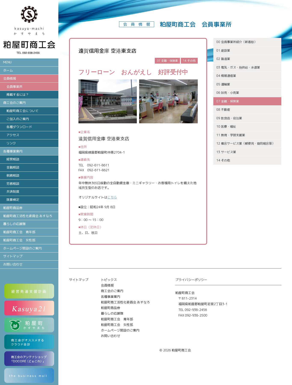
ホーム (8, 70)
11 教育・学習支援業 (230, 135)
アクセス (12, 135)
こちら (112, 197)
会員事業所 (14, 86)
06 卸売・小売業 (227, 93)
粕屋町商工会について (22, 111)
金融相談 (12, 167)
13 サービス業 (226, 152)
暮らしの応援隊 (14, 224)
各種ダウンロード (19, 127)
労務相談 (12, 183)
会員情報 (107, 285)
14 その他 (223, 160)
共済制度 (12, 191)
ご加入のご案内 (17, 119)
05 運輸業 (223, 84)
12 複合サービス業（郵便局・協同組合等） (245, 143)
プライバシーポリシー (191, 280)
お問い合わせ (12, 264)
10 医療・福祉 (226, 126)
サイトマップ (12, 256)
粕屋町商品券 (12, 208)
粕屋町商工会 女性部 (19, 240)
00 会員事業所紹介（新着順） (236, 42)
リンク (11, 143)
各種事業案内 (110, 296)
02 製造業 (223, 59)
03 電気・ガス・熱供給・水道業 (238, 67)
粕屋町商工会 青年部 (19, 232)
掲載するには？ (17, 94)
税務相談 (12, 175)
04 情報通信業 (226, 76)
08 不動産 (223, 109)
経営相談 (12, 159)
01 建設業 (223, 50)
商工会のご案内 (112, 291)
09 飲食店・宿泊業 (229, 118)
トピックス (109, 280)
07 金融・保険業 (227, 101)
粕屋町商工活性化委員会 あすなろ (27, 216)
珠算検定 (12, 199)
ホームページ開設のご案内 (22, 248)
